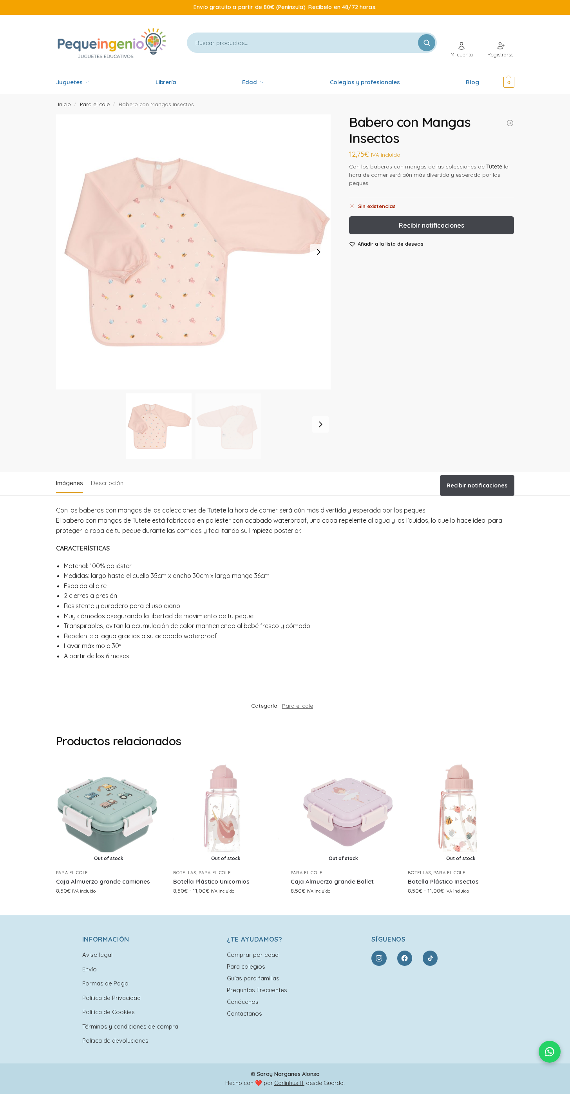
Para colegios (246, 966)
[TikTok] (430, 958)
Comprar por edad (253, 954)
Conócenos (243, 1001)
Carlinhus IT (289, 1083)
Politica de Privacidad (111, 998)
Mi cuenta (462, 54)
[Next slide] (318, 252)
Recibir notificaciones (431, 225)
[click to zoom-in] (193, 251)
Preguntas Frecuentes (257, 990)
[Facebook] (404, 958)
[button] (498, 82)
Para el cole (95, 104)
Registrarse (500, 54)
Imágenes (69, 483)
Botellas (184, 872)
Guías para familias (253, 978)
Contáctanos (244, 1013)
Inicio (64, 104)
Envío (89, 969)
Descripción (107, 483)
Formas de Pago (105, 983)
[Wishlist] (150, 771)
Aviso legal (97, 954)
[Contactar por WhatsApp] (550, 1052)
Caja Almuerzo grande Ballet (332, 881)
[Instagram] (378, 958)
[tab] (71, 482)
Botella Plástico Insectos (443, 881)
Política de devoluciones (115, 1040)
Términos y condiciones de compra (130, 1026)
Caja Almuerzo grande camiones (103, 881)
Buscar (426, 42)
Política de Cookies (108, 1012)
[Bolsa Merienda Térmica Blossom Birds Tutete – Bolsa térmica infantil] (510, 123)
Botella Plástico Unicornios (211, 881)
